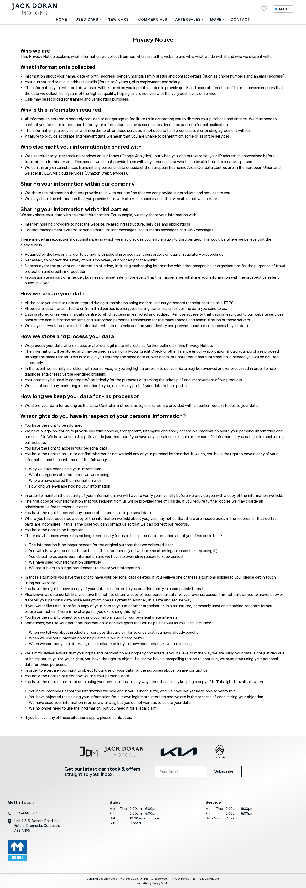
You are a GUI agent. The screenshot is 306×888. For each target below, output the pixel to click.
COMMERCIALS (152, 19)
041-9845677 (26, 813)
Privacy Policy (180, 878)
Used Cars (87, 19)
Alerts (285, 9)
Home (61, 19)
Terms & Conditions (206, 878)
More (216, 19)
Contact (240, 19)
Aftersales (188, 19)
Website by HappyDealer (153, 883)
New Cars (118, 19)
